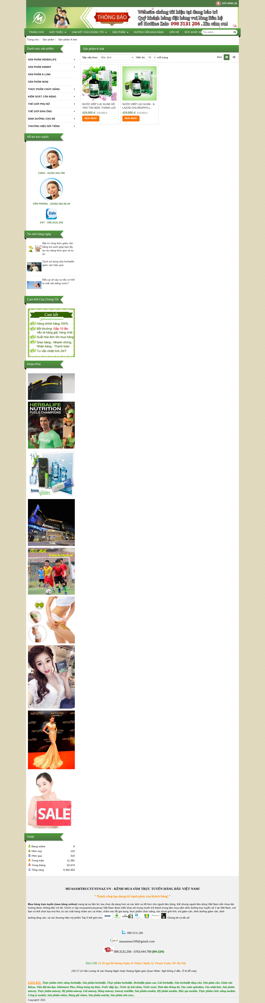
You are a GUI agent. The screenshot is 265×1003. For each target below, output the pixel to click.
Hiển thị (140, 57)
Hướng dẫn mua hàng (149, 32)
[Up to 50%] (51, 800)
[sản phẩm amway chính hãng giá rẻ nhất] (51, 473)
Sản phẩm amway (39, 66)
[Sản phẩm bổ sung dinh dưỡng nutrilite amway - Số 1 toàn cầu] (51, 522)
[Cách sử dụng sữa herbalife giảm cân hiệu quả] (34, 273)
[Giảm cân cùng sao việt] (51, 677)
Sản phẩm (119, 32)
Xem (219, 57)
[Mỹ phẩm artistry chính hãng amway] (51, 740)
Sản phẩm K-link (39, 74)
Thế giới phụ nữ (39, 103)
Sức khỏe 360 (194, 32)
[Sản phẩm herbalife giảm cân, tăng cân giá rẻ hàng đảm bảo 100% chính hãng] (51, 425)
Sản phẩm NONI (38, 81)
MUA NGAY (91, 118)
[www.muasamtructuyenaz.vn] (51, 386)
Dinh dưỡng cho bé (41, 118)
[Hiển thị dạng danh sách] (234, 57)
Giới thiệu (56, 32)
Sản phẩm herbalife (42, 59)
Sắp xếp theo (89, 57)
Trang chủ (36, 32)
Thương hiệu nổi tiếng (44, 126)
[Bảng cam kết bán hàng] (51, 333)
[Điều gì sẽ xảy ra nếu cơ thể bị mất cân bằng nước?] (34, 291)
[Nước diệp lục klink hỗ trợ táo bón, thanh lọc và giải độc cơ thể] (99, 83)
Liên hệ (174, 32)
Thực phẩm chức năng (44, 89)
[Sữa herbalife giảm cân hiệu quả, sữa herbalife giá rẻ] (51, 619)
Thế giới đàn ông (40, 111)
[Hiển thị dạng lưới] (226, 57)
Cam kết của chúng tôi (88, 32)
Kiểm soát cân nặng (42, 96)
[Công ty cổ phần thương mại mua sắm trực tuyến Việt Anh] (132, 27)
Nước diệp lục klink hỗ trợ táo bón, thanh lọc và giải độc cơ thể (99, 108)
